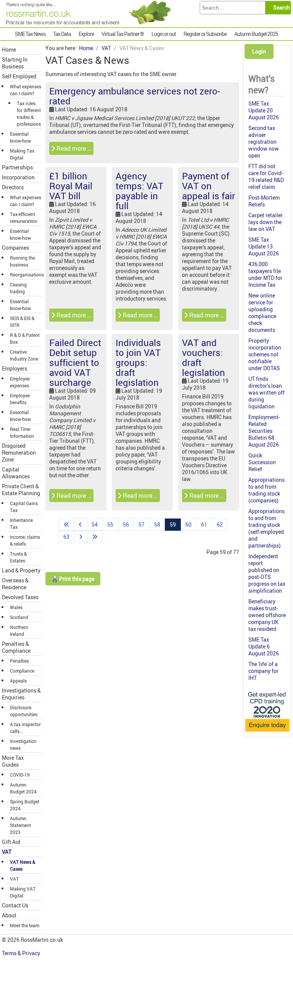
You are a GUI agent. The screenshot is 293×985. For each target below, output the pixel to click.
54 (95, 524)
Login (259, 51)
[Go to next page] (80, 537)
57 (141, 524)
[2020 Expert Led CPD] (267, 732)
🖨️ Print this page (73, 578)
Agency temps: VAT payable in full (139, 191)
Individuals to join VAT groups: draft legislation (138, 362)
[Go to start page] (66, 525)
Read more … (73, 148)
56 (126, 524)
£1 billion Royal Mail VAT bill (70, 186)
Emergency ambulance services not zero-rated (134, 96)
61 (204, 524)
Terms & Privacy (21, 953)
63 (66, 536)
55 (110, 524)
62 (220, 524)
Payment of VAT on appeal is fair (208, 186)
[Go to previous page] (80, 525)
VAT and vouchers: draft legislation (203, 357)
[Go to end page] (94, 537)
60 (188, 524)
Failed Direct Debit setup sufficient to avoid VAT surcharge (75, 362)
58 (157, 524)
